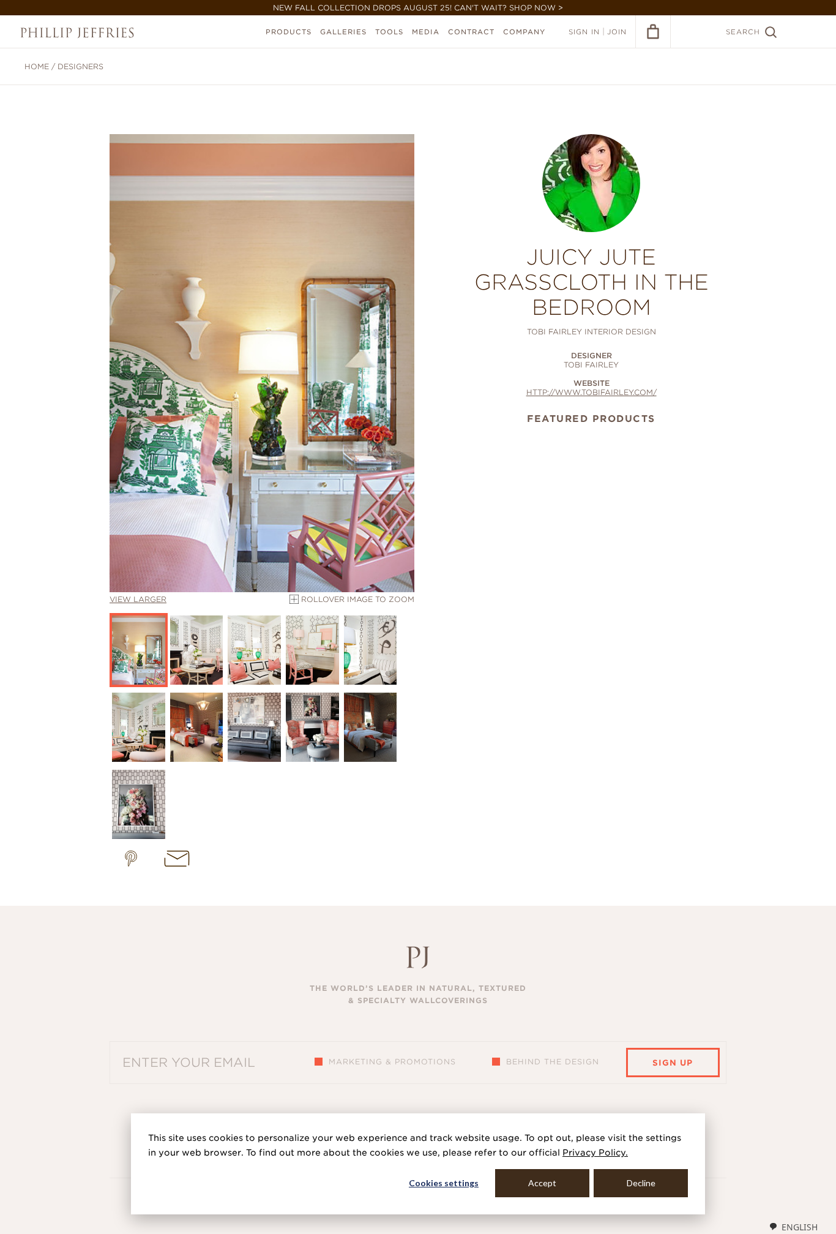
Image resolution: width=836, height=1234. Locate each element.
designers (80, 66)
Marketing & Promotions (392, 1062)
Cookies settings (444, 1183)
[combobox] (793, 1226)
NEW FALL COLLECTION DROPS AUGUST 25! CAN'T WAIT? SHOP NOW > (418, 7)
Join (617, 32)
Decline (641, 1183)
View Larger (138, 599)
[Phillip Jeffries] (77, 32)
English (800, 1227)
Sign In (584, 32)
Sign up (672, 1062)
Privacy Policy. (595, 1152)
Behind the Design (552, 1062)
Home (36, 66)
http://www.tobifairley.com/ (591, 392)
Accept (542, 1183)
